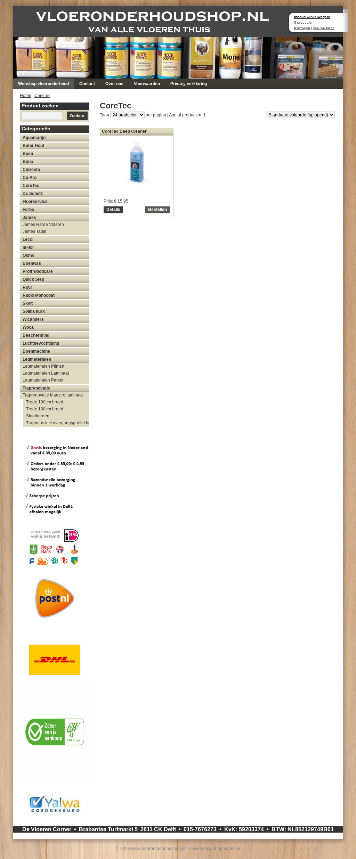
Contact (87, 83)
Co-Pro (30, 177)
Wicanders (33, 319)
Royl (27, 287)
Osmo (28, 255)
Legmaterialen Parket (43, 380)
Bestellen (157, 209)
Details (113, 209)
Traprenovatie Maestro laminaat (53, 395)
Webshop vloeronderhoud (43, 83)
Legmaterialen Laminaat (46, 373)
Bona (28, 161)
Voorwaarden (147, 83)
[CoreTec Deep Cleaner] (137, 187)
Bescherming (36, 335)
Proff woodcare (38, 271)
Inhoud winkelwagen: (312, 17)
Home (25, 95)
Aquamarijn (34, 137)
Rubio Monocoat (39, 295)
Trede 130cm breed (44, 409)
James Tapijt (34, 231)
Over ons (114, 83)
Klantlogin (302, 28)
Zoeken (77, 115)
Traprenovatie (36, 388)
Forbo (28, 209)
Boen (28, 153)
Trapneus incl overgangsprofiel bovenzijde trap (57, 422)
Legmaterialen (37, 359)
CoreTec (42, 95)
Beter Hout (33, 145)
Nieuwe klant (323, 28)
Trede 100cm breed (44, 402)
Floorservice (35, 201)
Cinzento (31, 169)
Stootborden (37, 416)
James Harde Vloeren (43, 224)
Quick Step (33, 279)
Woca (28, 327)
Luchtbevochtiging (41, 343)
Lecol (28, 239)
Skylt (28, 303)
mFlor (28, 247)
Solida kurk (34, 311)
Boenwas (32, 263)
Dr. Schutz (33, 193)
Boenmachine (36, 351)
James (29, 217)
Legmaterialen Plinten (43, 366)
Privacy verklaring (188, 83)
